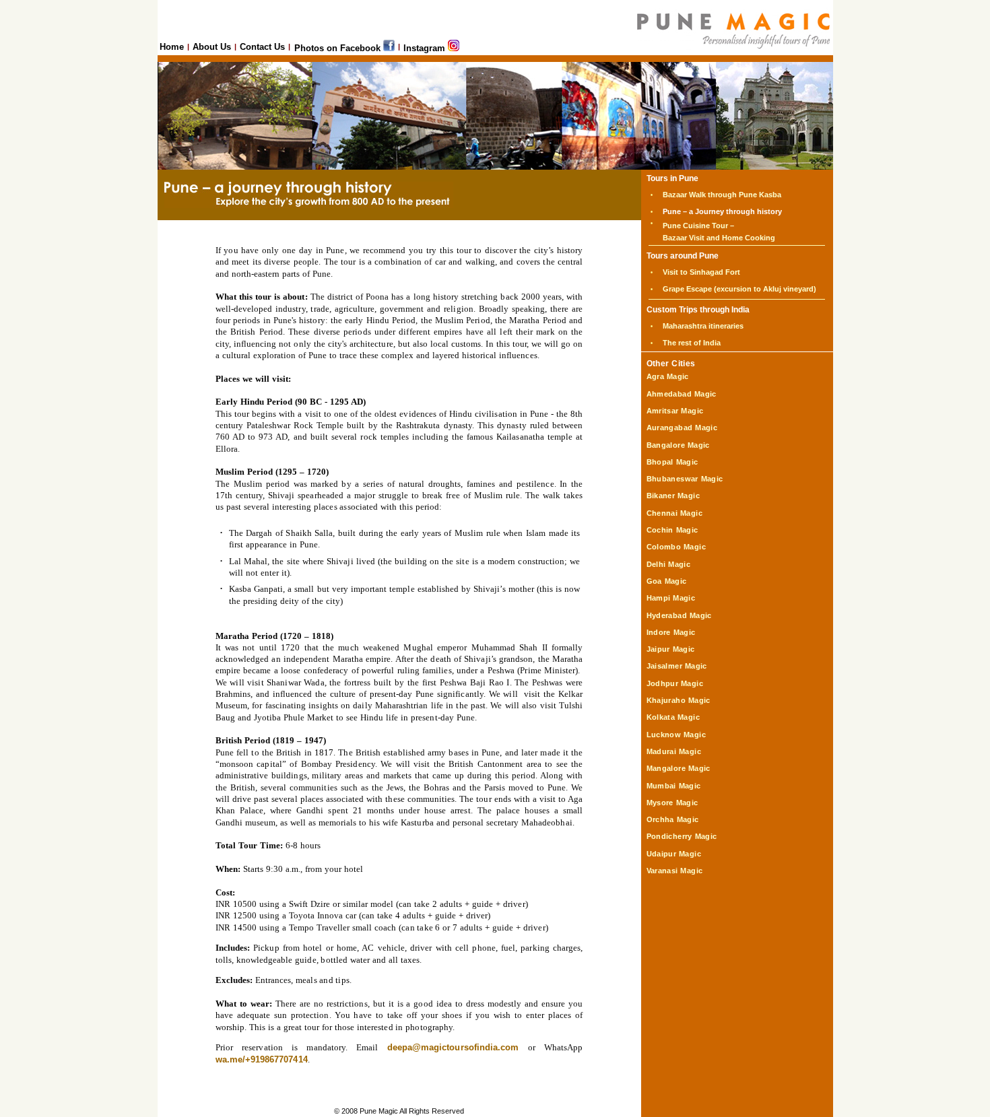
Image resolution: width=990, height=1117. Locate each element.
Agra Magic (668, 376)
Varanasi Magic (675, 871)
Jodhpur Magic (675, 683)
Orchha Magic (673, 819)
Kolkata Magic (673, 717)
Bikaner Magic (673, 496)
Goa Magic (667, 581)
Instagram (425, 48)
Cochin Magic (672, 530)
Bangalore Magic (678, 445)
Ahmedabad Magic (682, 394)
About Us (212, 47)
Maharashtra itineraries (703, 326)
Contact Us (262, 47)
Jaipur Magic (671, 649)
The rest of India (692, 343)
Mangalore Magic (679, 768)
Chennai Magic (674, 513)
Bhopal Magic (672, 462)
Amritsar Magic (675, 411)
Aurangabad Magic (682, 428)
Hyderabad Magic (679, 615)
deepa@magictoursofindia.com (453, 1047)
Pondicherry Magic (682, 836)
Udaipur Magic (674, 854)
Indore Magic (671, 632)
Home (172, 47)
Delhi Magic (669, 564)
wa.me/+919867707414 (262, 1059)
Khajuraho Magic (679, 700)
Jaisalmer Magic (677, 666)
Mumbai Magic (674, 786)
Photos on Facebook (338, 48)
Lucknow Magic (676, 735)
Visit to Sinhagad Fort (701, 272)
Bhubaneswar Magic (685, 479)
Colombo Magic (676, 547)
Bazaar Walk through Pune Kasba (722, 195)
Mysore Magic (672, 803)
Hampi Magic (671, 598)
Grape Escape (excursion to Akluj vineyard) (739, 289)
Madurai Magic (674, 751)
